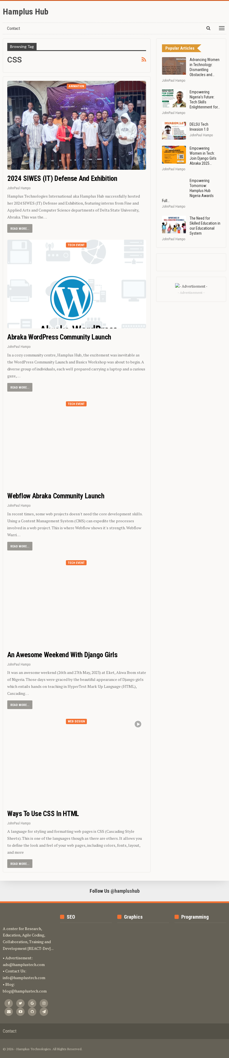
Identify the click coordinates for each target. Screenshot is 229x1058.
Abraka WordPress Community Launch (59, 337)
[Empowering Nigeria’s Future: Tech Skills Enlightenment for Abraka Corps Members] (174, 98)
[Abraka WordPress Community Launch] (76, 284)
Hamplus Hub (25, 11)
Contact (13, 28)
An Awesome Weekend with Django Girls (62, 655)
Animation (76, 86)
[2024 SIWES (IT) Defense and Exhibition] (76, 125)
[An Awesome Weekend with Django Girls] (76, 601)
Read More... (19, 228)
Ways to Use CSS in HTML (43, 814)
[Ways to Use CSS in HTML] (76, 760)
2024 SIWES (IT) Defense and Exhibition (62, 178)
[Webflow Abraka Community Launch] (76, 443)
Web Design (76, 721)
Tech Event (76, 245)
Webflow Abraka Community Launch (55, 496)
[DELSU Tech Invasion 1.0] (174, 131)
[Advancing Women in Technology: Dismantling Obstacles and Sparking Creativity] (174, 66)
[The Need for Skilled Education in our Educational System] (174, 225)
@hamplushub (125, 891)
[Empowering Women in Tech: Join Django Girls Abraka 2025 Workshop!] (174, 155)
